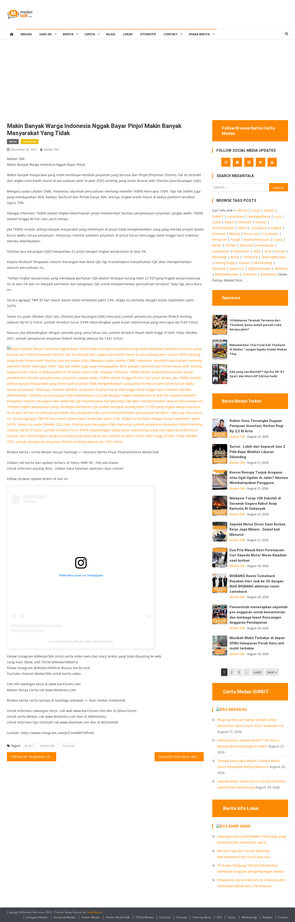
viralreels (249, 274)
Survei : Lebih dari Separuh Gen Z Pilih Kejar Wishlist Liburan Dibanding (257, 452)
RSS (219, 917)
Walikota (281, 268)
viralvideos (268, 274)
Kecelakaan (265, 245)
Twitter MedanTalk (118, 917)
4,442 (258, 672)
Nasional (68, 746)
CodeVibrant (94, 912)
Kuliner (261, 222)
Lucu (277, 216)
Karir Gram (239, 826)
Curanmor (270, 233)
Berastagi (219, 257)
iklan (257, 251)
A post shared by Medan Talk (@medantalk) (81, 641)
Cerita (90, 34)
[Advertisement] (147, 85)
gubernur (237, 268)
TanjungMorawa (273, 257)
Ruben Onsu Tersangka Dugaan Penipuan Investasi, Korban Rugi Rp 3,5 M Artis (256, 426)
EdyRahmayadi (259, 268)
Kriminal (218, 233)
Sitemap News (202, 917)
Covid (216, 222)
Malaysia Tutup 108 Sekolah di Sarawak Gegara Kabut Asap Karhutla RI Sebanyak (255, 503)
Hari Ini (45, 34)
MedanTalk (29, 141)
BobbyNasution (227, 274)
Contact (283, 917)
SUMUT (218, 216)
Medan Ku (237, 709)
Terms (231, 917)
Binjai (234, 257)
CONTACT (171, 34)
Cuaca (278, 239)
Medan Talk (51, 149)
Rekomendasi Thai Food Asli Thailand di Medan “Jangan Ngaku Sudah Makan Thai (258, 349)
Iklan (110, 34)
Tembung (250, 257)
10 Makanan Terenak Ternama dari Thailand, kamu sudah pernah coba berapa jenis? (255, 325)
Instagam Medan (37, 917)
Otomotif (148, 34)
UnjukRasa (259, 228)
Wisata (280, 251)
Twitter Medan (90, 917)
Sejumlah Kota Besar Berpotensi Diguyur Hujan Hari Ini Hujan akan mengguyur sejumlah (181, 756)
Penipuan (219, 239)
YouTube (165, 917)
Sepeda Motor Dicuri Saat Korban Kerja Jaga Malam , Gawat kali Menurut (258, 529)
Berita (68, 34)
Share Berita (199, 34)
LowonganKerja (258, 216)
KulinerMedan (223, 228)
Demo (242, 228)
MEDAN (26, 34)
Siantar (244, 263)
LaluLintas (235, 216)
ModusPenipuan (256, 239)
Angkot (276, 228)
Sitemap (181, 917)
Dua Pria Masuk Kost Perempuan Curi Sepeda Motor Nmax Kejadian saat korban (258, 555)
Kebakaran (241, 251)
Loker (128, 34)
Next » (272, 672)
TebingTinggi (225, 263)
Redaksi (267, 917)
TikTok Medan (144, 917)
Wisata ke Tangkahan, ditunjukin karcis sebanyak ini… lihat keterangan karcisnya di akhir (34, 756)
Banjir (216, 245)
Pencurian (251, 233)
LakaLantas (220, 251)
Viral (267, 251)
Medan (269, 210)
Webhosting (249, 917)
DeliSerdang (263, 263)
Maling (234, 233)
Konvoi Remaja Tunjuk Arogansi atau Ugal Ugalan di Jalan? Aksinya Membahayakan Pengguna (259, 477)
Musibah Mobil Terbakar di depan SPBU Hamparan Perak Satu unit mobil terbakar (257, 643)
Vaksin (229, 222)
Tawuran (246, 245)
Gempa (230, 245)
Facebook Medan (65, 917)
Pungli (235, 239)
